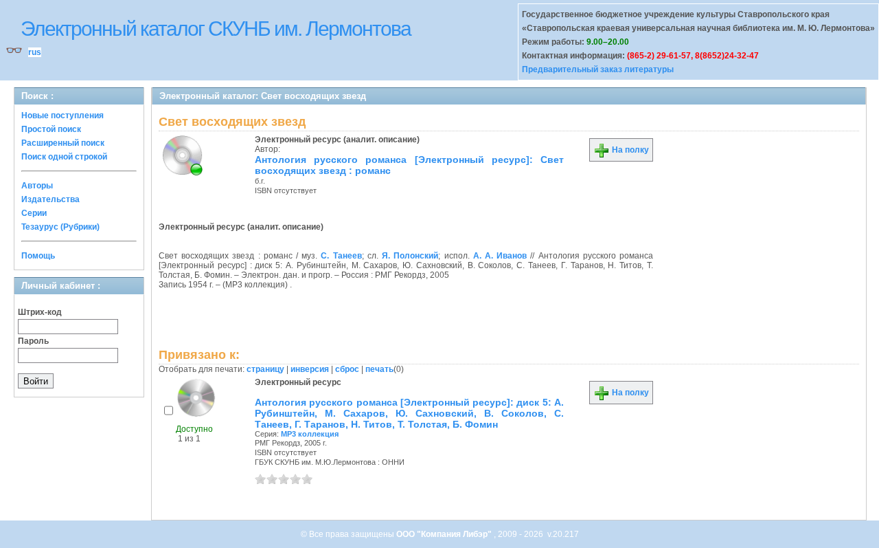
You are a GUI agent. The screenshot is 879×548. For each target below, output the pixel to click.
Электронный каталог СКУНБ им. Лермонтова (216, 28)
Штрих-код (40, 312)
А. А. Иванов (500, 256)
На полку (629, 150)
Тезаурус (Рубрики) (60, 227)
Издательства (50, 199)
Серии (34, 213)
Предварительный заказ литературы (598, 69)
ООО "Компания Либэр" (445, 534)
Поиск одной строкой (64, 157)
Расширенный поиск (62, 143)
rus (34, 52)
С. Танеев (341, 256)
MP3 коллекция (310, 434)
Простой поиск (51, 129)
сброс (347, 369)
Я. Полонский (410, 256)
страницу (265, 369)
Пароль (33, 341)
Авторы (37, 185)
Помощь (38, 256)
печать (379, 369)
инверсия (309, 369)
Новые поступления (62, 115)
